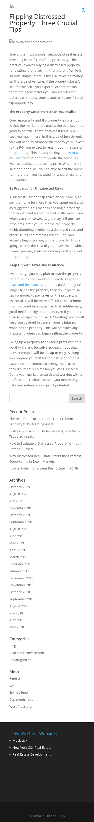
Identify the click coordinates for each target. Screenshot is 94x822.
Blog (12, 646)
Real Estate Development (32, 754)
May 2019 (16, 543)
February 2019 (20, 564)
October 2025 (19, 487)
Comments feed (21, 699)
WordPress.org (20, 706)
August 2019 (18, 529)
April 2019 (17, 550)
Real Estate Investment (26, 653)
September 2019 (21, 522)
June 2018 (16, 620)
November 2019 (21, 508)
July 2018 (16, 613)
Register (15, 678)
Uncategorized (20, 660)
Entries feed (18, 692)
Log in (13, 685)
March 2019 (18, 557)
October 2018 (19, 592)
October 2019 (19, 515)
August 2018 (18, 606)
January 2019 (19, 571)
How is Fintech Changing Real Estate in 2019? (43, 468)
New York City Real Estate (32, 747)
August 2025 (18, 494)
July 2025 (16, 501)
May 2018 (16, 627)
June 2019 (16, 536)
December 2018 (21, 578)
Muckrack (20, 740)
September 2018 (21, 599)
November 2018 (21, 585)
